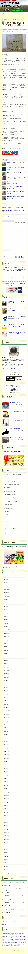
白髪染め (6, 525)
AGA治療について (8, 508)
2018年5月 (6, 775)
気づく (9, 942)
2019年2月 (6, 744)
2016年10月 (6, 839)
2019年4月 (6, 738)
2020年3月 (6, 700)
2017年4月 (6, 819)
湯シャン (6, 518)
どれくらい (15, 936)
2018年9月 (6, 761)
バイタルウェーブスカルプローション (12, 474)
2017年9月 (6, 802)
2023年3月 (6, 579)
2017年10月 (6, 798)
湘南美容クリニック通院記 (10, 498)
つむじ (12, 936)
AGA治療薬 (6, 933)
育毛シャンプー (20, 944)
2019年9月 (6, 721)
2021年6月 (6, 650)
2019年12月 (6, 711)
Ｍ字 (18, 945)
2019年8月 (6, 724)
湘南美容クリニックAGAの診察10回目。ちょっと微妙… (14, 883)
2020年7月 (6, 687)
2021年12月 (6, 629)
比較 (3, 942)
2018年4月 (6, 778)
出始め (10, 940)
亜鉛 (5, 531)
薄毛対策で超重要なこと (17, 420)
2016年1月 (6, 869)
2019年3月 (6, 741)
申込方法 (7, 944)
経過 (17, 944)
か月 (12, 934)
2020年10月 (6, 677)
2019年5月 (6, 734)
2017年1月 (6, 829)
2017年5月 (6, 815)
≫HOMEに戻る (6, 924)
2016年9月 (6, 842)
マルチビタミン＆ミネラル (10, 528)
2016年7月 (6, 849)
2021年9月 (6, 640)
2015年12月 (6, 873)
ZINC (5, 533)
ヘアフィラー (18, 939)
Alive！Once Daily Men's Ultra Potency (14, 933)
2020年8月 (6, 684)
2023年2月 (6, 582)
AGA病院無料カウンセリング (10, 491)
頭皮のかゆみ (9, 945)
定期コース (8, 210)
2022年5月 (6, 613)
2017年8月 (6, 805)
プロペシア (14, 939)
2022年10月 (6, 596)
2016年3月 (6, 862)
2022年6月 (6, 609)
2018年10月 (6, 758)
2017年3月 (6, 822)
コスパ (10, 938)
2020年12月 (6, 670)
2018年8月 (6, 765)
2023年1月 (6, 586)
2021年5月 (6, 653)
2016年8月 (6, 846)
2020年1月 (6, 707)
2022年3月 (6, 619)
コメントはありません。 (15, 207)
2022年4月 (6, 616)
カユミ (18, 936)
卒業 (12, 940)
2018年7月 (6, 768)
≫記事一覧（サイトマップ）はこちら (11, 922)
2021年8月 (6, 643)
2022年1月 (6, 626)
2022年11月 (6, 592)
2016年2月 (6, 866)
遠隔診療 (5, 945)
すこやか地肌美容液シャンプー (18, 210)
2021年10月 (6, 636)
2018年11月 (6, 754)
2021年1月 (6, 667)
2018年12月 (6, 751)
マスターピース (7, 477)
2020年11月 (6, 673)
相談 (9, 944)
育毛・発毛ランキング (14, 392)
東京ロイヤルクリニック (21, 940)
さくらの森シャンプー (17, 934)
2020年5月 (6, 694)
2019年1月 (6, 748)
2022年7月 (6, 606)
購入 (3, 945)
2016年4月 (6, 859)
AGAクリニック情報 (8, 504)
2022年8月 (6, 602)
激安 (24, 942)
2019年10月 (6, 717)
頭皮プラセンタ (14, 945)
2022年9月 (6, 599)
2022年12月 (6, 589)
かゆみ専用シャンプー (7, 934)
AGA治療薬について (8, 511)
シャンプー (6, 521)
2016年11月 (6, 835)
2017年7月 (6, 808)
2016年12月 (6, 832)
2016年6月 (6, 852)
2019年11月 (6, 714)
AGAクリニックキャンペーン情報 (11, 484)
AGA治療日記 (7, 487)
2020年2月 (6, 704)
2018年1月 (6, 788)
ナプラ (6, 939)
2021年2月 (6, 663)
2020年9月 (6, 680)
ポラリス (6, 537)
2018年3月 (6, 781)
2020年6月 (6, 690)
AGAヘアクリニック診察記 (10, 494)
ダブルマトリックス (16, 938)
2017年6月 (6, 812)
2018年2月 (6, 785)
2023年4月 (6, 575)
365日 (3, 933)
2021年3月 (6, 660)
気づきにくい (6, 942)
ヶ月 (22, 939)
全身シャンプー (6, 940)
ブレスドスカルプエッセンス (10, 481)
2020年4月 (6, 697)
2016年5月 (6, 856)
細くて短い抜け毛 (13, 944)
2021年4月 (6, 656)
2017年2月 (6, 825)
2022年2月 (6, 623)
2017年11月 (6, 795)
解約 (11, 210)
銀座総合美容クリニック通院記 (11, 501)
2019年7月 (6, 727)
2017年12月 (6, 792)
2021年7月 (6, 646)
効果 (4, 210)
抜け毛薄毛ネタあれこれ (9, 514)
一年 (23, 939)
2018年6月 (6, 771)
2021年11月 (6, 633)
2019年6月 (6, 731)
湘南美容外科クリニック (17, 942)
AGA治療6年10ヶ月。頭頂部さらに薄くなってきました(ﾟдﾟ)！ (15, 896)
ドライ (22, 938)
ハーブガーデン (10, 939)
